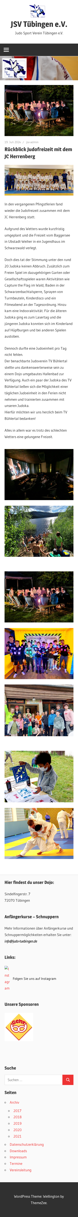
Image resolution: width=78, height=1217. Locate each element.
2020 (17, 1129)
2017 (17, 1110)
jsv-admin (32, 142)
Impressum (18, 1157)
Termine (16, 1163)
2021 (17, 1136)
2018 (17, 1117)
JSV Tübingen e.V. (39, 24)
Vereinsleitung (20, 1170)
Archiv (14, 1102)
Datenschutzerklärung (27, 1144)
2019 (17, 1123)
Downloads (18, 1151)
